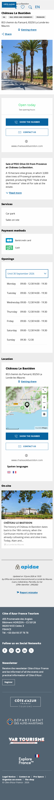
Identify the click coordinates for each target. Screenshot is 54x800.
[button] (30, 7)
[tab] (24, 274)
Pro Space (38, 776)
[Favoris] (23, 7)
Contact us (24, 776)
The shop (29, 779)
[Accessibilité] (16, 7)
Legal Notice (9, 776)
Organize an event (11, 779)
